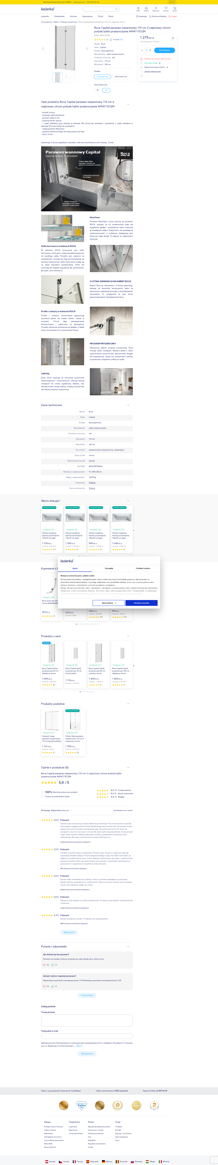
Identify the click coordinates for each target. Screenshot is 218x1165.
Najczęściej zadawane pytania (99, 1127)
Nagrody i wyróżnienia (123, 1134)
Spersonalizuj (107, 603)
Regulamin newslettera (96, 1144)
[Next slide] (87, 48)
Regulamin (92, 1140)
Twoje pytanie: (48, 1012)
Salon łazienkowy (121, 1137)
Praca (117, 1140)
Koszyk (174, 11)
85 (98, 90)
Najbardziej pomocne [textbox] (60, 810)
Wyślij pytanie (87, 1054)
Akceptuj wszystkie (141, 603)
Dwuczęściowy (102, 77)
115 (106, 90)
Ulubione (166, 11)
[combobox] (61, 811)
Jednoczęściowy (121, 77)
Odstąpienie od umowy (53, 1137)
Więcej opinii (69, 932)
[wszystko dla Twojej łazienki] (53, 7)
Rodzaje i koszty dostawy (53, 1127)
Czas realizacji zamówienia (53, 1140)
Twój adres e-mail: (49, 1031)
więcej (79, 1046)
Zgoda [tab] (75, 568)
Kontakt (118, 1130)
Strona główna (46, 22)
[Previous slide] (43, 48)
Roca (103, 44)
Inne (89, 1137)
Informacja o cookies (95, 1130)
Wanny (56, 22)
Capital (103, 47)
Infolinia (146, 11)
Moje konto (155, 11)
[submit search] (115, 9)
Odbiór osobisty (50, 1130)
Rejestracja (73, 1130)
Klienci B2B (48, 1144)
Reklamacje (48, 1134)
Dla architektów (50, 1147)
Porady (90, 1147)
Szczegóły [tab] (109, 568)
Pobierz (92, 483)
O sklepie (118, 1127)
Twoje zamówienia (76, 1134)
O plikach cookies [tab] (143, 568)
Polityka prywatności (96, 1134)
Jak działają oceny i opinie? (123, 810)
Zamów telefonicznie (153, 72)
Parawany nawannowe (69, 22)
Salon (138, 11)
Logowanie (73, 1127)
